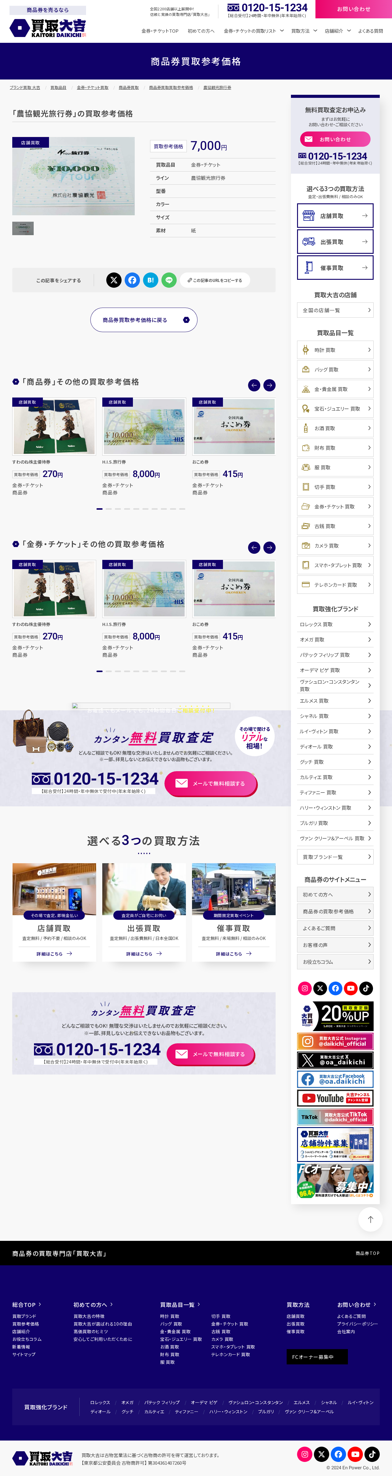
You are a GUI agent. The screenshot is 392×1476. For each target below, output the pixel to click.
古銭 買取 (325, 526)
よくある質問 (370, 31)
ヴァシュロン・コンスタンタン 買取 (329, 685)
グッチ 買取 (312, 761)
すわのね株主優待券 (31, 462)
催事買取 (234, 927)
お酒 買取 (325, 428)
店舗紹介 (21, 1331)
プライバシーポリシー (358, 1324)
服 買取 (322, 467)
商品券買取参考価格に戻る (135, 320)
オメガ (127, 1402)
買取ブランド (24, 1316)
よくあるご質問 (319, 928)
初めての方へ (201, 31)
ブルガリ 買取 (314, 823)
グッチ (128, 1411)
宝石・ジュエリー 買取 (337, 408)
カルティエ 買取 (316, 777)
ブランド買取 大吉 (25, 87)
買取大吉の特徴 (89, 1316)
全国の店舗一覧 (321, 310)
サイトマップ (24, 1354)
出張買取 (144, 927)
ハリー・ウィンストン (228, 1411)
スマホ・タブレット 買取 (338, 565)
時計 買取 (325, 349)
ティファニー (187, 1411)
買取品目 (58, 87)
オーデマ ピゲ (204, 1402)
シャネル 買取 (314, 716)
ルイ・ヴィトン (361, 1402)
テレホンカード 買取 (336, 584)
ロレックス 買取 (316, 624)
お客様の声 (315, 945)
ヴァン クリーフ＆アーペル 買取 (332, 838)
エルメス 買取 (314, 700)
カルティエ (154, 1411)
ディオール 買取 (316, 746)
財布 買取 (325, 447)
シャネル (329, 1402)
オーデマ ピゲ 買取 (320, 670)
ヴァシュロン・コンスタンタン (255, 1402)
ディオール (100, 1411)
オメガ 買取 (312, 639)
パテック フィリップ (162, 1402)
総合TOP (24, 1304)
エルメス (302, 1402)
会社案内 (346, 1331)
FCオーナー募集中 (313, 1356)
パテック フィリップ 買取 (325, 654)
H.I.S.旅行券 (114, 462)
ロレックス (100, 1402)
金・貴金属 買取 (331, 389)
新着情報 (21, 1347)
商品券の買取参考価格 (328, 911)
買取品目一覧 (177, 1304)
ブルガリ (266, 1411)
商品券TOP (368, 1253)
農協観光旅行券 (217, 87)
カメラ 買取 (327, 545)
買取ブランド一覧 (323, 856)
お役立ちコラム (318, 961)
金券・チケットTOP (160, 31)
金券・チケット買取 (92, 87)
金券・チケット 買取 (335, 506)
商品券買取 (129, 87)
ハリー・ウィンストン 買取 (325, 807)
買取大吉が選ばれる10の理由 (103, 1324)
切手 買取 (325, 486)
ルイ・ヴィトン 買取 (319, 731)
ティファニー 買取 (318, 792)
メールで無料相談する (219, 783)
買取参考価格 (25, 1324)
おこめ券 (200, 462)
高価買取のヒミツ (91, 1331)
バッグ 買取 (326, 369)
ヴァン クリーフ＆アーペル (309, 1411)
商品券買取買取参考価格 (171, 87)
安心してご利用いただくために (103, 1339)
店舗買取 (54, 927)
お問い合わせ (335, 139)
